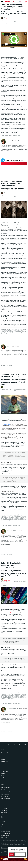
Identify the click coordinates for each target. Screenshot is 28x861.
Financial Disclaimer (5, 835)
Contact (3, 826)
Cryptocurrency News (12, 135)
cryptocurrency (12, 612)
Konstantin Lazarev (7, 388)
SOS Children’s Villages (5, 424)
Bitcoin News (4, 135)
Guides (3, 777)
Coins (2, 769)
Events (2, 775)
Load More (14, 169)
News (19, 135)
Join (14, 163)
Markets (3, 755)
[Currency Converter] (26, 2)
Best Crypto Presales (6, 792)
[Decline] (25, 848)
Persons (3, 773)
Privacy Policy (4, 837)
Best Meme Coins (5, 796)
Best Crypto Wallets (5, 798)
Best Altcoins (4, 789)
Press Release (4, 761)
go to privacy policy (20, 854)
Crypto (2, 757)
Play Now (26, 859)
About (2, 824)
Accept (11, 854)
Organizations (4, 771)
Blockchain (3, 759)
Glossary (3, 780)
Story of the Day (5, 752)
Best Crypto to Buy (5, 787)
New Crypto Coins (5, 794)
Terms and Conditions (6, 833)
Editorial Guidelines (5, 831)
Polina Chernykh (7, 18)
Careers (3, 829)
